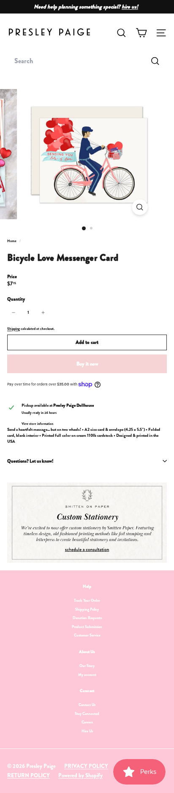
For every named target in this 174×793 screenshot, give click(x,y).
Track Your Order (87, 600)
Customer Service (87, 635)
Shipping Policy (87, 609)
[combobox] (87, 61)
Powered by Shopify (80, 775)
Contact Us (87, 704)
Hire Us (87, 731)
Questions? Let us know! (30, 461)
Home (12, 240)
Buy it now (87, 364)
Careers (87, 722)
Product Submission (87, 626)
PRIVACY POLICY (86, 766)
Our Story (87, 665)
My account (87, 674)
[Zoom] (140, 207)
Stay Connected (87, 713)
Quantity (16, 299)
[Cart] (141, 32)
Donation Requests (87, 617)
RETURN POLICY (28, 775)
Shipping (13, 328)
